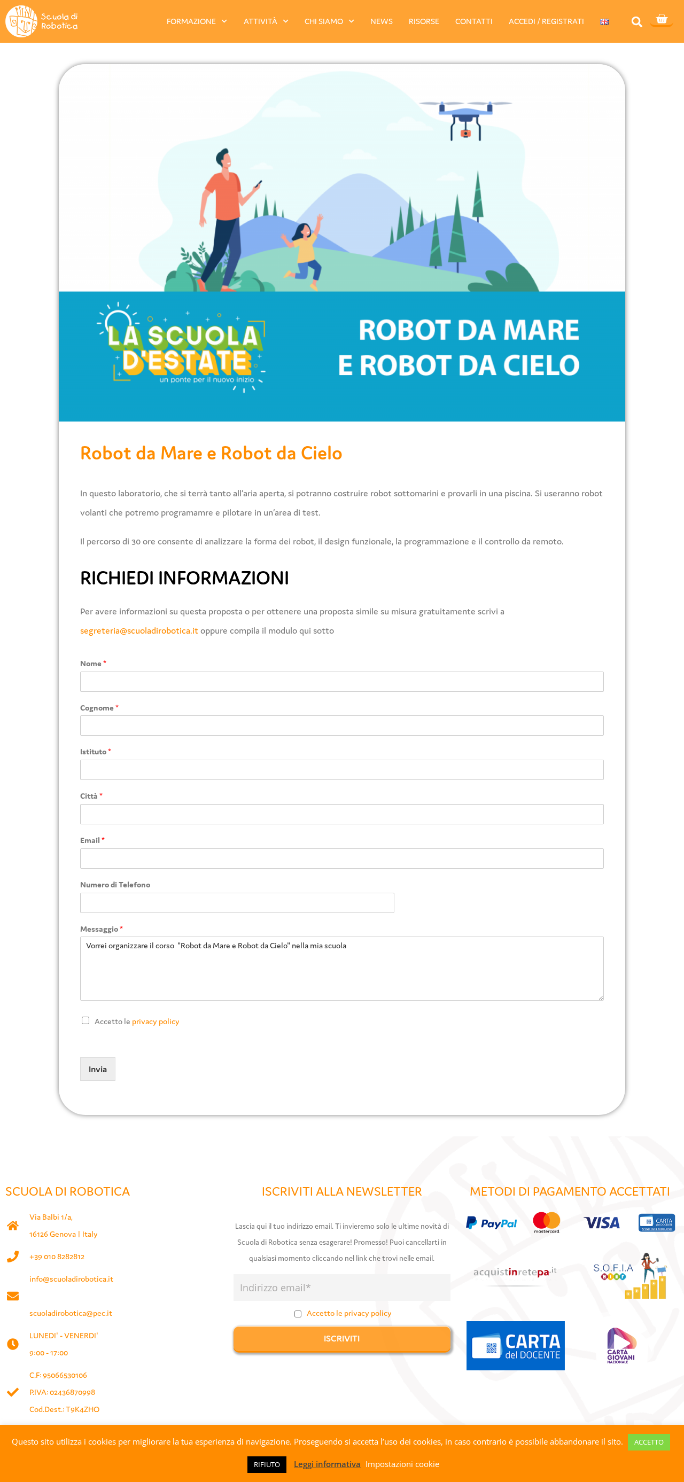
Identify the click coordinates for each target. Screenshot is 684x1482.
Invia (98, 1069)
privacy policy (156, 1021)
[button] (637, 22)
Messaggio (101, 929)
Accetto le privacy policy (349, 1313)
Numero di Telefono (115, 884)
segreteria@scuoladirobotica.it (139, 630)
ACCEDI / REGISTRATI (546, 21)
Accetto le (137, 1021)
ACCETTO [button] (649, 1442)
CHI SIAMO (324, 21)
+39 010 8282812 (56, 1256)
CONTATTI (474, 21)
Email (92, 840)
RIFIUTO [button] (267, 1464)
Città (91, 796)
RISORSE (424, 21)
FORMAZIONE (191, 21)
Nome (93, 663)
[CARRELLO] (661, 19)
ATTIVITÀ (260, 21)
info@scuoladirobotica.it (71, 1279)
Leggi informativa (327, 1463)
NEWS (381, 21)
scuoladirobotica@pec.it (70, 1313)
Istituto (95, 751)
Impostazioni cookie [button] (402, 1463)
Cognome (99, 708)
